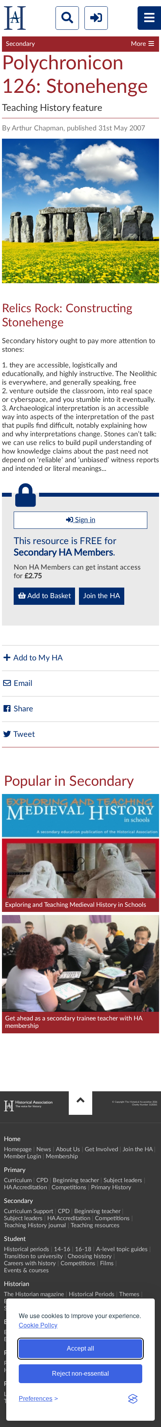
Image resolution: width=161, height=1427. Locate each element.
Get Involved (101, 1149)
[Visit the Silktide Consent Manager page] (132, 1398)
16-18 (83, 1249)
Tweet (23, 734)
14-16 (62, 1249)
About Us (68, 1149)
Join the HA (101, 596)
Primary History (111, 1187)
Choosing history (90, 1256)
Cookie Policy (38, 1324)
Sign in (84, 520)
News (43, 1149)
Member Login (22, 1156)
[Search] (67, 18)
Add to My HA (37, 658)
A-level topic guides (122, 1249)
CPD (42, 1180)
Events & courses (26, 1270)
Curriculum (18, 1180)
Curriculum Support (28, 1211)
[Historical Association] (15, 19)
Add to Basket (48, 596)
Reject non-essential (80, 1373)
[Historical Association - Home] (28, 1109)
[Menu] (149, 18)
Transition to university (33, 1256)
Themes (129, 1294)
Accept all (80, 1348)
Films (107, 1263)
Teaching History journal (35, 1225)
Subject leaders (123, 1180)
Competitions (69, 1187)
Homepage (18, 1149)
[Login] (96, 18)
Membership (62, 1156)
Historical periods (26, 1249)
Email (22, 683)
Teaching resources (95, 1225)
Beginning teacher (76, 1180)
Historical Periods (91, 1294)
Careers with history (30, 1263)
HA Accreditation (25, 1187)
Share (22, 709)
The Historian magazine (34, 1294)
